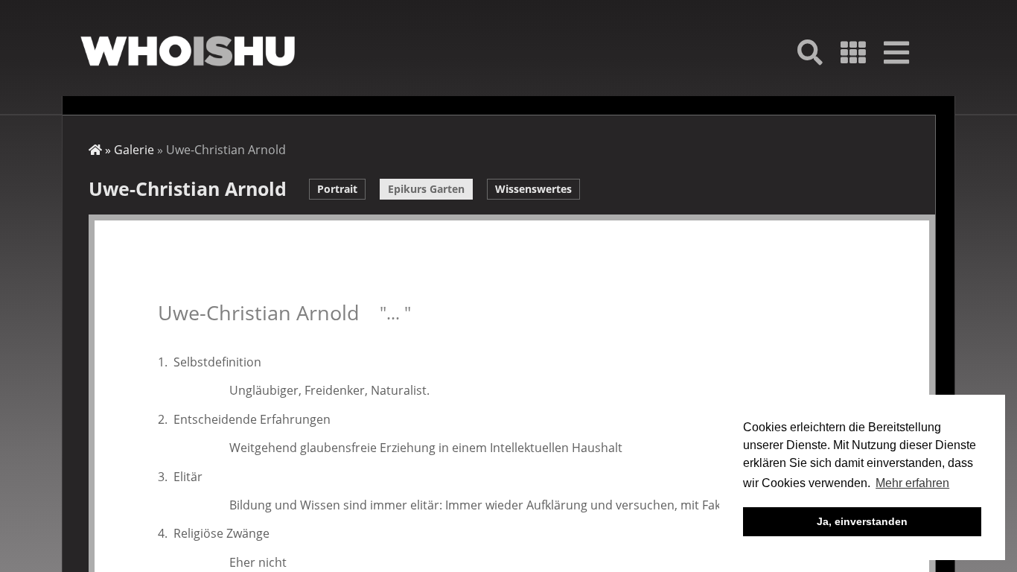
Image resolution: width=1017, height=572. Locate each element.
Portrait (337, 189)
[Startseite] (187, 51)
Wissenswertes (533, 189)
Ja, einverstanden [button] (862, 521)
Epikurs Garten (426, 189)
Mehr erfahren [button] (912, 483)
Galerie (134, 150)
